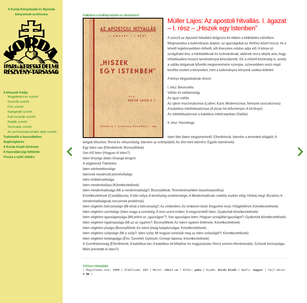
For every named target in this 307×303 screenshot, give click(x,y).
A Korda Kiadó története (21, 146)
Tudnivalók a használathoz (22, 136)
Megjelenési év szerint (23, 96)
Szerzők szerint (18, 101)
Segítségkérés (13, 141)
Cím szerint (15, 106)
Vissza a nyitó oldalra (18, 157)
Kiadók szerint (17, 121)
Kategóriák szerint (20, 111)
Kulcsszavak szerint (21, 116)
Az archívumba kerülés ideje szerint (32, 131)
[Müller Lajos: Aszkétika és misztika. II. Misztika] (69, 151)
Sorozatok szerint (20, 126)
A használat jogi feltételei (21, 151)
